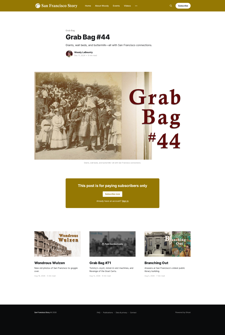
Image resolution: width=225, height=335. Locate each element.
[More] (136, 6)
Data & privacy (121, 312)
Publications (108, 312)
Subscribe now (112, 194)
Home (88, 5)
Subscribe (183, 5)
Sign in (125, 201)
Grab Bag (70, 30)
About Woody (102, 5)
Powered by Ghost (183, 312)
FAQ (98, 312)
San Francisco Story (42, 312)
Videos (127, 5)
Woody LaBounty (83, 52)
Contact (133, 312)
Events (116, 5)
